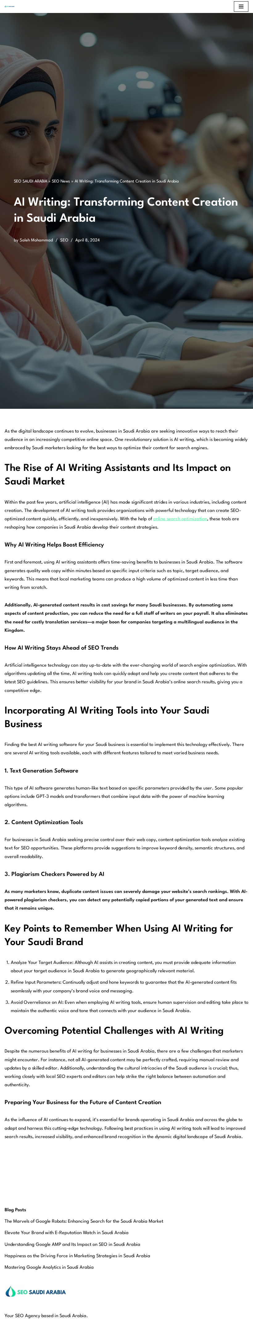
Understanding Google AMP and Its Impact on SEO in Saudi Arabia (72, 1244)
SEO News (61, 181)
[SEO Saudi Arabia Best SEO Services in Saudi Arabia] (11, 6)
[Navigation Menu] (241, 6)
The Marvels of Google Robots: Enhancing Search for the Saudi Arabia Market (84, 1221)
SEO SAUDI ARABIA (30, 181)
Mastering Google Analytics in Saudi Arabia (49, 1267)
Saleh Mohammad (36, 240)
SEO (64, 240)
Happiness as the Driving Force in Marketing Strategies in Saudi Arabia (77, 1256)
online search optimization (180, 519)
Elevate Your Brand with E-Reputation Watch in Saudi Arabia (67, 1233)
